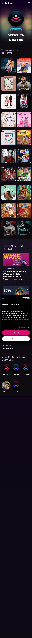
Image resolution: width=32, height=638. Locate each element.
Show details (22, 327)
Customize (15, 338)
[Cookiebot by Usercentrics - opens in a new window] (22, 298)
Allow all (16, 333)
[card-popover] (8, 65)
